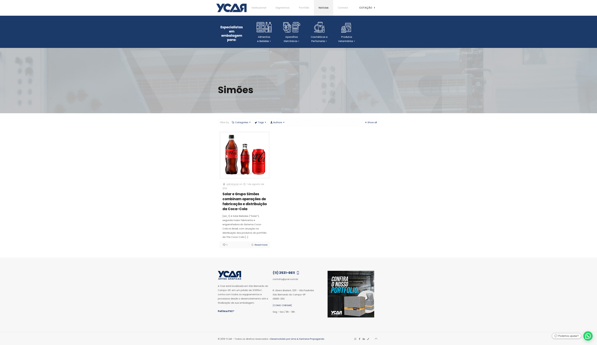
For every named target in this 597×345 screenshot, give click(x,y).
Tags (261, 122)
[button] (588, 336)
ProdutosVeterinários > (346, 39)
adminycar (232, 184)
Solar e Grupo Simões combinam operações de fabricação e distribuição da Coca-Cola (244, 201)
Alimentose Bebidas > (264, 39)
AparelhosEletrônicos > (291, 39)
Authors (277, 122)
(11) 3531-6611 (284, 272)
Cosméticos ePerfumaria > (319, 39)
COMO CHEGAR (282, 305)
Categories (241, 122)
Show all (372, 122)
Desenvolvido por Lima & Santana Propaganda (297, 338)
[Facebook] (359, 338)
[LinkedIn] (363, 338)
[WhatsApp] (355, 338)
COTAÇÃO (366, 7)
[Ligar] (368, 338)
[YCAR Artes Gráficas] (231, 8)
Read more (261, 244)
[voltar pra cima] (376, 338)
